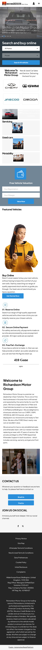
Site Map (21, 543)
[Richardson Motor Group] (15, 3)
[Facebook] (18, 525)
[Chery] (11, 85)
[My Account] (33, 3)
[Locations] (21, 461)
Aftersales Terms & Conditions (21, 548)
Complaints (21, 572)
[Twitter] (23, 525)
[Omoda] (30, 99)
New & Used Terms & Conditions (21, 553)
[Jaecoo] (11, 99)
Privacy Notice (21, 538)
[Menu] (39, 3)
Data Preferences (21, 557)
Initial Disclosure (21, 567)
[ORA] (30, 85)
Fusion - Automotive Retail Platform (21, 647)
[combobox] (21, 48)
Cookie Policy (21, 562)
